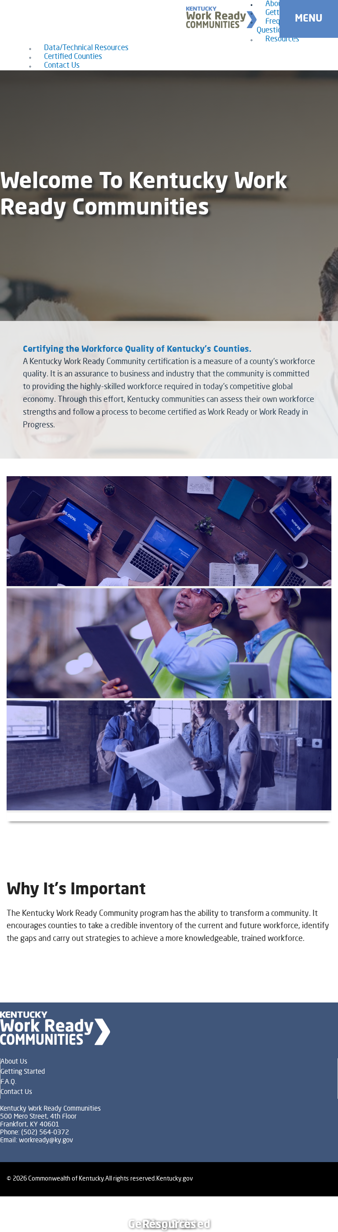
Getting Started (22, 1072)
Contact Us (62, 65)
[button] (308, 19)
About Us (13, 1062)
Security (309, 1207)
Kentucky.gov (174, 1179)
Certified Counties (73, 57)
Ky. (7, 3)
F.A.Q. (8, 1082)
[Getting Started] (169, 644)
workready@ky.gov (46, 1140)
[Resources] (169, 756)
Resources (282, 39)
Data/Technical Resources (86, 48)
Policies (308, 1199)
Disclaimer (312, 1214)
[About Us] (169, 532)
